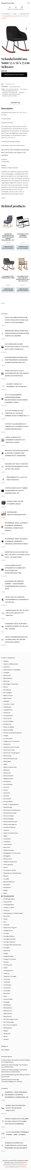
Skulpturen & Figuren (10, 927)
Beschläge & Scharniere (10, 684)
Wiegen (5, 1031)
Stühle (5, 968)
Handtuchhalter (8, 776)
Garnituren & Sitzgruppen (11, 753)
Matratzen (6, 847)
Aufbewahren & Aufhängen (11, 670)
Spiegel (5, 953)
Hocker (5, 790)
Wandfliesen (7, 1005)
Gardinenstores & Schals (11, 747)
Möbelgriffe (7, 856)
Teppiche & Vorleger (9, 976)
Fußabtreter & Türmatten (11, 741)
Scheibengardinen (9, 899)
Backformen (7, 675)
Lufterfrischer (7, 844)
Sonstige (6, 933)
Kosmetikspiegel (8, 819)
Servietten (6, 916)
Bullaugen (6, 701)
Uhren (5, 996)
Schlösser (6, 910)
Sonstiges (6, 948)
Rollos (5, 893)
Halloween (6, 770)
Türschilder (6, 991)
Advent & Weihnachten (10, 664)
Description (15, 102)
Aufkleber (6, 672)
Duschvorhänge (8, 721)
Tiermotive (6, 979)
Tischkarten (7, 988)
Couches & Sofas (8, 704)
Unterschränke (8, 999)
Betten (5, 687)
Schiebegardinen (8, 905)
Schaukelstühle (14, 86)
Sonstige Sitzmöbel (9, 939)
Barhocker (6, 681)
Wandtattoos (7, 1011)
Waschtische (7, 1016)
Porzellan (6, 879)
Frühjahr (6, 736)
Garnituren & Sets (9, 750)
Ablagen (6, 661)
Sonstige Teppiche (9, 942)
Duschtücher (7, 718)
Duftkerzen (6, 713)
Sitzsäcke (6, 925)
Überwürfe (6, 993)
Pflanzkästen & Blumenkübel (12, 873)
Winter (5, 1036)
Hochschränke (7, 784)
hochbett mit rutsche (9, 92)
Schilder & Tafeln (8, 907)
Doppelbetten (7, 710)
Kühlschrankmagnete (10, 824)
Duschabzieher (8, 715)
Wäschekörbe (7, 1013)
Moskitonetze (7, 859)
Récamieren (7, 887)
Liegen (5, 836)
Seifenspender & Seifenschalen (13, 913)
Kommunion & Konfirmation (11, 810)
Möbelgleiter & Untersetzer (12, 853)
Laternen (6, 830)
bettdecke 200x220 (12, 89)
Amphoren (6, 667)
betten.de (23, 89)
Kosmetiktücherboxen (10, 821)
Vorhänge (6, 1002)
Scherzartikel (7, 902)
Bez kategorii (7, 693)
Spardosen (6, 950)
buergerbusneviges (7, 3)
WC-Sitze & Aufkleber (10, 1025)
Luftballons (6, 842)
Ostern (5, 867)
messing (21, 92)
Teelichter (6, 973)
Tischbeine (6, 982)
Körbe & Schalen (8, 816)
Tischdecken (7, 985)
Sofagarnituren (8, 930)
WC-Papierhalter (8, 1022)
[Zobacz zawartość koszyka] (21, 8)
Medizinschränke (8, 850)
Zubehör (6, 1039)
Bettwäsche (7, 690)
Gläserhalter (7, 761)
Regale (5, 890)
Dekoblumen (7, 707)
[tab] (15, 103)
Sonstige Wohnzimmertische (12, 945)
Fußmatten (6, 744)
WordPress (23, 1167)
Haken (5, 764)
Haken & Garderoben (10, 767)
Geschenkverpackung (10, 758)
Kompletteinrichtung (9, 813)
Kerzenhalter (7, 799)
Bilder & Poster (8, 695)
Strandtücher (7, 965)
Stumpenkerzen (8, 970)
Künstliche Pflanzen (9, 827)
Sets (4, 922)
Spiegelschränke (8, 956)
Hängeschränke (8, 778)
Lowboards (7, 839)
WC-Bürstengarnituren (10, 1019)
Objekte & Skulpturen (10, 862)
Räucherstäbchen (9, 882)
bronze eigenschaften (9, 90)
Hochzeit (6, 787)
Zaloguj (16, 9)
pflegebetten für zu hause (11, 94)
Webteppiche (7, 1028)
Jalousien (6, 796)
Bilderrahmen (7, 698)
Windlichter (7, 1033)
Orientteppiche (8, 864)
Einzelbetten (7, 724)
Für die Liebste (8, 738)
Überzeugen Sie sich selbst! (14, 74)
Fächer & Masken (8, 727)
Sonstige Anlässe (8, 936)
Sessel (5, 919)
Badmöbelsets (7, 678)
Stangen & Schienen (9, 959)
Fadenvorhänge (8, 730)
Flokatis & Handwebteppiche (12, 733)
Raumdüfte (6, 885)
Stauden (6, 962)
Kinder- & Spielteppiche (10, 804)
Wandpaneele (7, 1008)
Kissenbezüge (7, 807)
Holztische (6, 793)
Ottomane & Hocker (9, 870)
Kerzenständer (8, 801)
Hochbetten (7, 781)
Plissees (5, 876)
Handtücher (7, 773)
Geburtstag (7, 756)
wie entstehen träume (9, 95)
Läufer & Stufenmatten (10, 833)
